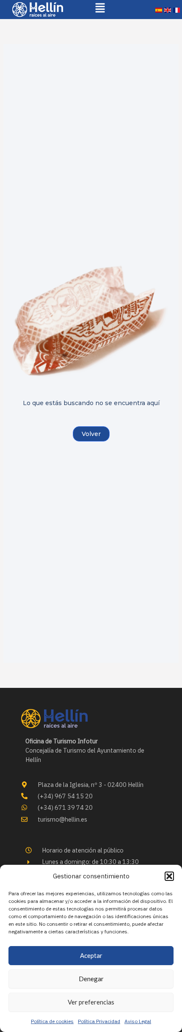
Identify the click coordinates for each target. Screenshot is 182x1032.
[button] (169, 876)
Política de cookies (52, 1021)
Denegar (91, 978)
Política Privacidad (99, 1021)
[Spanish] (158, 10)
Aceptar (91, 955)
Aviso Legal (137, 1021)
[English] (167, 10)
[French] (176, 10)
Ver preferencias (91, 1002)
